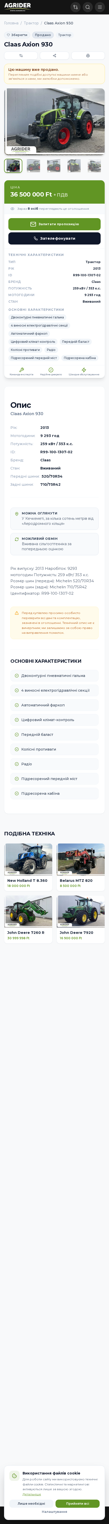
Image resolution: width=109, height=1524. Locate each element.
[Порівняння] (75, 7)
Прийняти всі (77, 1503)
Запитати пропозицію (59, 224)
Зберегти (19, 35)
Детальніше (32, 1494)
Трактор (31, 23)
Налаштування (54, 1512)
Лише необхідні (31, 1503)
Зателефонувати (58, 238)
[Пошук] (88, 7)
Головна (11, 23)
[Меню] (100, 7)
